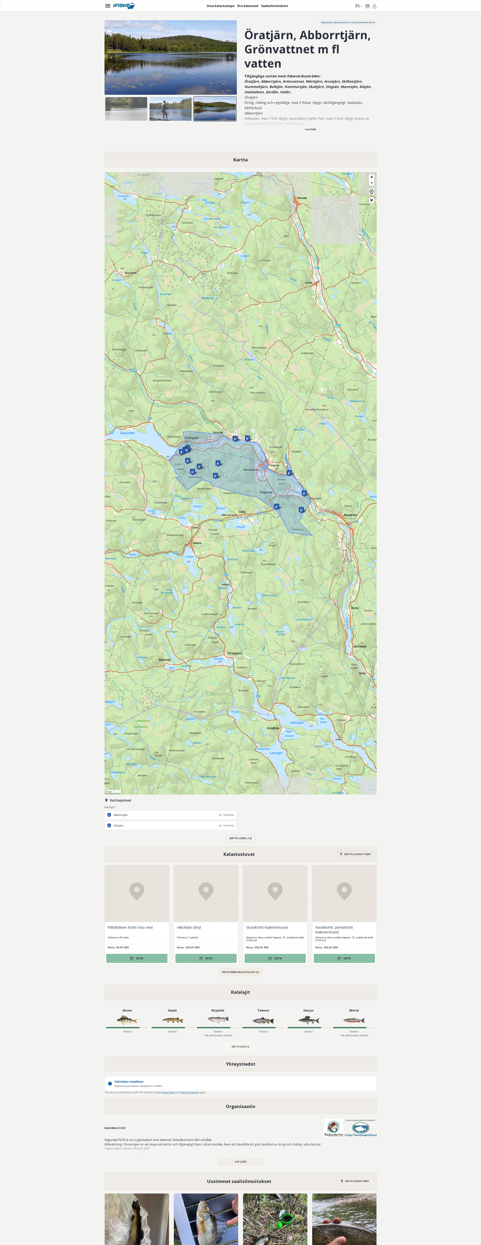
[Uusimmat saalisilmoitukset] (241, 1181)
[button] (187, 450)
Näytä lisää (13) (240, 838)
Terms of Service (189, 1092)
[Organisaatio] (240, 1106)
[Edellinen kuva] (111, 57)
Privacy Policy (168, 1092)
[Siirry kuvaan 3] (215, 109)
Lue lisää (310, 129)
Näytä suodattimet (357, 854)
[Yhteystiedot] (240, 1064)
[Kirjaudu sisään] (374, 6)
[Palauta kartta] (371, 191)
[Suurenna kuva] (171, 57)
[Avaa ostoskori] (367, 6)
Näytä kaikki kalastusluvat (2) (240, 972)
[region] (171, 57)
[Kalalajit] (240, 992)
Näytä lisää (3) (240, 1046)
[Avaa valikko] (108, 5)
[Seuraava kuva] (230, 57)
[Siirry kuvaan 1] (126, 109)
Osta (139, 958)
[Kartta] (240, 159)
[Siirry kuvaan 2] (170, 109)
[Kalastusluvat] (241, 854)
